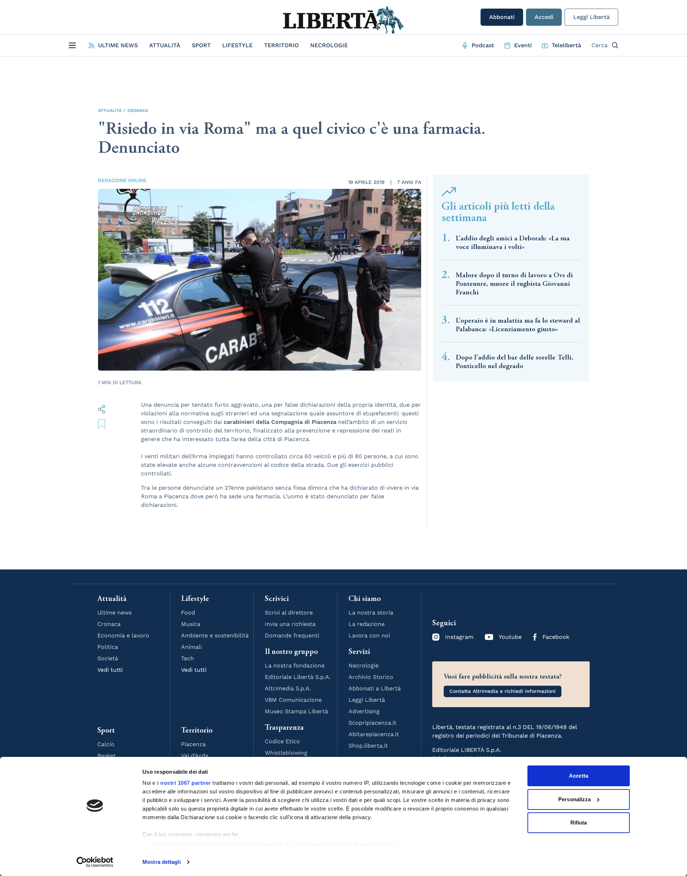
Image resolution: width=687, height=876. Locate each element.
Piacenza (193, 744)
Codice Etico (282, 741)
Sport (201, 45)
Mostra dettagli (161, 862)
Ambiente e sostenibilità (215, 635)
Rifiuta (578, 822)
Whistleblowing (286, 752)
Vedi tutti (110, 669)
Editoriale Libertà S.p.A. (298, 677)
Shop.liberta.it (368, 745)
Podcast (483, 45)
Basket (106, 755)
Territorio (281, 45)
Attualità (164, 45)
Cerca (599, 45)
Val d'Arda (194, 755)
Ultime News (118, 45)
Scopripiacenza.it (372, 722)
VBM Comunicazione (293, 699)
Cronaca (137, 110)
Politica (107, 646)
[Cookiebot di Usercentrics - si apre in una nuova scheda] (95, 862)
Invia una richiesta (290, 624)
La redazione (367, 624)
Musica (190, 624)
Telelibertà (566, 45)
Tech (187, 658)
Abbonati (502, 17)
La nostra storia (371, 612)
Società (107, 658)
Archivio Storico (371, 677)
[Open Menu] (72, 45)
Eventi (523, 45)
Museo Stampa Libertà (296, 711)
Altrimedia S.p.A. (288, 688)
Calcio (105, 744)
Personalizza (574, 799)
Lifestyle (237, 45)
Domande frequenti (292, 635)
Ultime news (114, 612)
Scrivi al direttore (289, 612)
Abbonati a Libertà (375, 688)
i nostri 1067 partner (184, 783)
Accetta (578, 776)
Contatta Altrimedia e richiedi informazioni (502, 691)
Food (188, 612)
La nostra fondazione (295, 665)
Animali (191, 646)
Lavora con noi (369, 635)
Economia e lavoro (123, 635)
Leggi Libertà (591, 17)
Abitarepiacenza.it (374, 734)
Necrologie (329, 45)
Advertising (364, 711)
